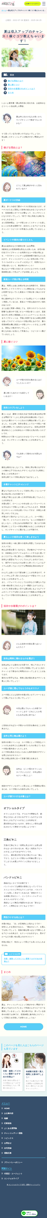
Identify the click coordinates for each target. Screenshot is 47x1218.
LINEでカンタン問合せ (31, 1213)
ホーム (4, 10)
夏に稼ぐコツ (14, 84)
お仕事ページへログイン (32, 3)
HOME (23, 1026)
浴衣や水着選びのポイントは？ (21, 88)
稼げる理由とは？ (16, 81)
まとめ (11, 92)
